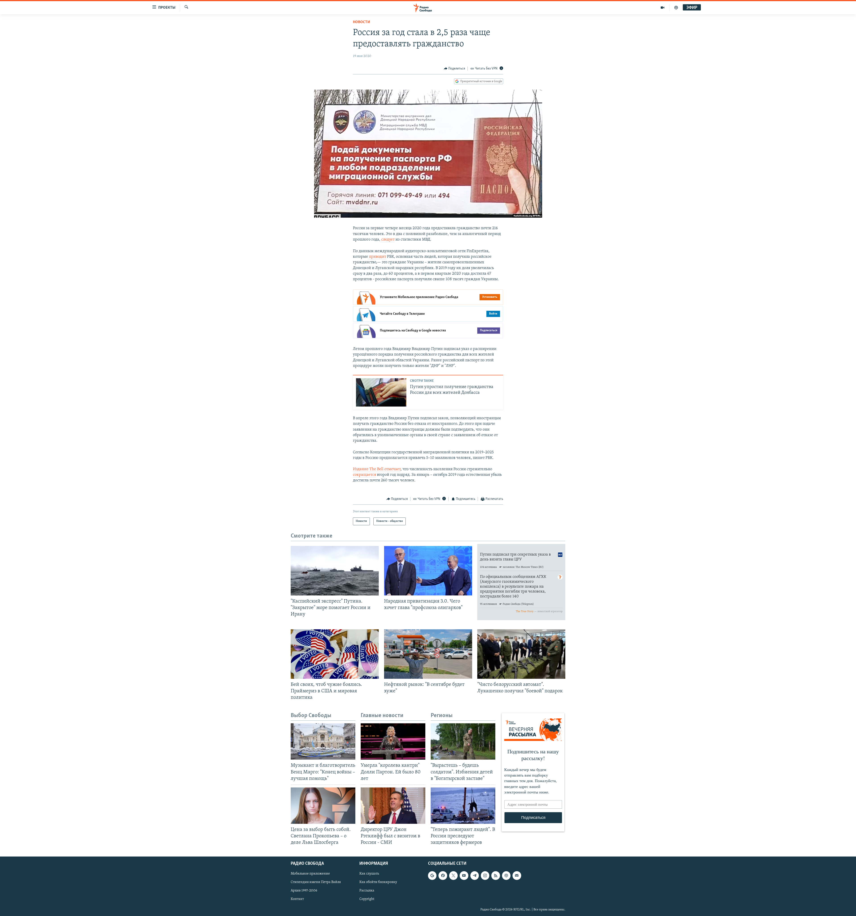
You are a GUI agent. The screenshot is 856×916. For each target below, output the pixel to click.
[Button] (454, 69)
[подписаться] (516, 875)
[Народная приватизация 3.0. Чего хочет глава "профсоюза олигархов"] (428, 570)
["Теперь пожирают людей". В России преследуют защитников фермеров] (463, 805)
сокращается (364, 475)
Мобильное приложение (310, 874)
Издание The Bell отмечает (377, 469)
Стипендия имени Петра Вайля (316, 882)
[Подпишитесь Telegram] (474, 875)
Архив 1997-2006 (304, 891)
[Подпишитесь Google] (432, 875)
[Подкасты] (506, 875)
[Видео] (662, 7)
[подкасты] (676, 7)
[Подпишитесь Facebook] (442, 875)
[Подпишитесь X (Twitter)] (453, 875)
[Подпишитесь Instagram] (485, 875)
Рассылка (366, 891)
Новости (361, 22)
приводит (377, 257)
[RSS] (495, 875)
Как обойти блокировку (378, 882)
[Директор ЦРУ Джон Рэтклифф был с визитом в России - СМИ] (393, 805)
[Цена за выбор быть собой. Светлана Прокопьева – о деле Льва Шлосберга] (323, 805)
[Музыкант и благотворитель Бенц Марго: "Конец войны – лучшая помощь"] (323, 741)
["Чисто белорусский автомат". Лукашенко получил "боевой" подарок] (521, 654)
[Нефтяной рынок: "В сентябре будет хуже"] (428, 654)
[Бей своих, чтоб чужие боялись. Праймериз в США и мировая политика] (335, 654)
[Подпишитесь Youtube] (464, 875)
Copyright (366, 899)
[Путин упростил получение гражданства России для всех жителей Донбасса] (381, 392)
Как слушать (369, 874)
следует (387, 240)
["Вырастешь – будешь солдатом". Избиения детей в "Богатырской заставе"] (463, 741)
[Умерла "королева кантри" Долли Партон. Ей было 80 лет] (393, 741)
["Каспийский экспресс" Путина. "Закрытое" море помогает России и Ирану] (335, 570)
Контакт (297, 899)
